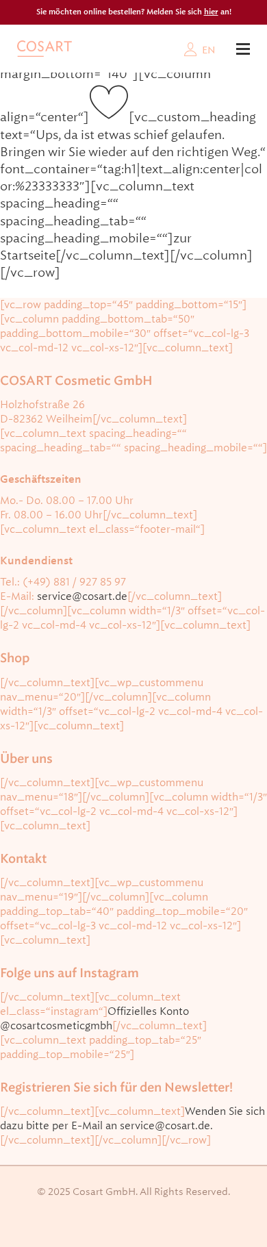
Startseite (27, 255)
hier (211, 12)
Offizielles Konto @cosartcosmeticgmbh (94, 1019)
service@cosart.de (82, 596)
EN (209, 50)
